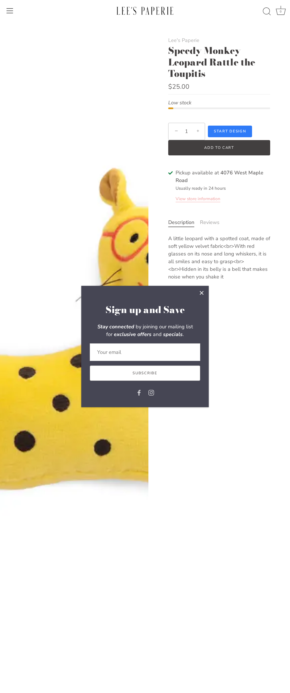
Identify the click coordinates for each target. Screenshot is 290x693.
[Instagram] (151, 392)
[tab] (184, 222)
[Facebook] (139, 392)
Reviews (209, 222)
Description (181, 222)
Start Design (230, 131)
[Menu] (10, 11)
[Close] (201, 293)
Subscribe (145, 373)
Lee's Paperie (183, 40)
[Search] (267, 11)
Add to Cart (219, 147)
